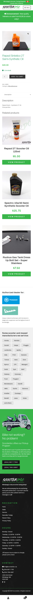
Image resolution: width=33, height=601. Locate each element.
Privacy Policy (6, 520)
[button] (28, 33)
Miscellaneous (12, 86)
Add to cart (17, 76)
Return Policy (6, 518)
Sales (4, 509)
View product (16, 162)
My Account (8, 598)
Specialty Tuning (7, 515)
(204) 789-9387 (11, 467)
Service (4, 512)
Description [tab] (7, 94)
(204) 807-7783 (11, 462)
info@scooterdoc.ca (10, 566)
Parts (4, 507)
